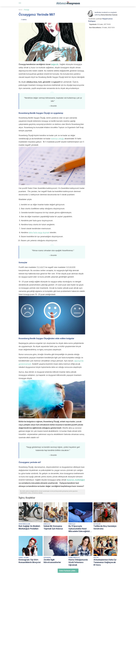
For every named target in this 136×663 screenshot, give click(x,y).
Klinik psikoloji (73, 557)
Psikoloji (47, 524)
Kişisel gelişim (24, 557)
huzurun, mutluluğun (76, 480)
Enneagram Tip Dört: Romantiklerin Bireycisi (30, 561)
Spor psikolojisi (24, 524)
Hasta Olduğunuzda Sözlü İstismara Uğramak (78, 562)
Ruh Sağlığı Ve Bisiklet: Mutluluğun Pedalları (30, 527)
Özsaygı (26, 9)
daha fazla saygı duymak (39, 232)
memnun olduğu (57, 139)
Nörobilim (47, 557)
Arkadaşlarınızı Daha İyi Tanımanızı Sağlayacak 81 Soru (104, 562)
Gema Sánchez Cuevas (109, 15)
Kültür (95, 557)
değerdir (55, 64)
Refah (20, 9)
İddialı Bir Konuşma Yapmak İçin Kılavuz (53, 527)
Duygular (96, 524)
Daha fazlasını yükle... (68, 571)
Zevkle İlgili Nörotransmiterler (52, 561)
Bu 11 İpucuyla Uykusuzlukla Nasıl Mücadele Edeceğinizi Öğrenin (79, 529)
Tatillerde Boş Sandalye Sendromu (104, 527)
